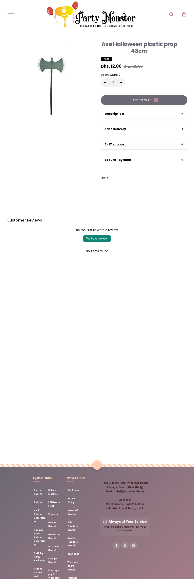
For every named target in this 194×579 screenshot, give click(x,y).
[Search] (171, 14)
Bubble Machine (53, 492)
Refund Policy (71, 500)
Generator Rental (54, 536)
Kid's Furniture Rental (72, 526)
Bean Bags (73, 554)
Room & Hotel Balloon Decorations (39, 537)
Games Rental (52, 524)
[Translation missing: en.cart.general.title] (184, 14)
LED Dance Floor (54, 504)
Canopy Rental (52, 560)
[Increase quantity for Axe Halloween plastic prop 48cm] (121, 82)
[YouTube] (133, 545)
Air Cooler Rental (53, 548)
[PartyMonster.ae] (91, 14)
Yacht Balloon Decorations (39, 516)
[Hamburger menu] (11, 14)
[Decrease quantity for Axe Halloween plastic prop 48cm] (105, 82)
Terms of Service (72, 512)
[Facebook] (113, 178)
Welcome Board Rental (72, 566)
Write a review (97, 238)
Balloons (39, 502)
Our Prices (73, 490)
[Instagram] (125, 545)
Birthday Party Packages (39, 557)
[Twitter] (122, 178)
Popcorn (53, 514)
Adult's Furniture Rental (72, 542)
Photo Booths (38, 492)
